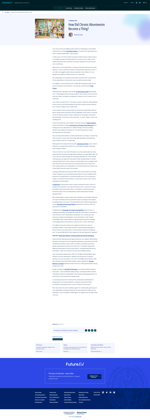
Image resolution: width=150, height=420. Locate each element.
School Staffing (67, 399)
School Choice (69, 8)
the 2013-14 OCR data (70, 269)
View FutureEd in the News (95, 351)
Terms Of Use (97, 392)
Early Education (38, 402)
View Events (66, 351)
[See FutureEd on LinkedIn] (103, 392)
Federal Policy (53, 392)
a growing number (71, 51)
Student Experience (83, 397)
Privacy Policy (97, 394)
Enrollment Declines (78, 8)
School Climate (67, 397)
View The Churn (39, 351)
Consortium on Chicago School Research (81, 125)
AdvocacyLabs (38, 392)
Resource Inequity (54, 402)
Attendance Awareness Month (66, 204)
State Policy (81, 394)
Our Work (7, 12)
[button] (145, 2)
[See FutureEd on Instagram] (114, 392)
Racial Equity (52, 399)
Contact (132, 2)
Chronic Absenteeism (90, 8)
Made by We (78, 416)
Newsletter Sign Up (94, 376)
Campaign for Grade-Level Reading (73, 210)
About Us (126, 2)
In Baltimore (56, 184)
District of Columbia (40, 399)
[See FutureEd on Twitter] (107, 392)
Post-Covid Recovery (54, 397)
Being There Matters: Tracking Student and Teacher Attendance (76, 235)
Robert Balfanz (91, 123)
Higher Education (54, 394)
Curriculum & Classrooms (41, 397)
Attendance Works (82, 144)
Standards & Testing (83, 392)
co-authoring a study (82, 91)
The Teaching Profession (84, 399)
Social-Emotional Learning (70, 402)
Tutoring (81, 402)
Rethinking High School (69, 392)
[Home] (2, 12)
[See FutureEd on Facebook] (110, 392)
